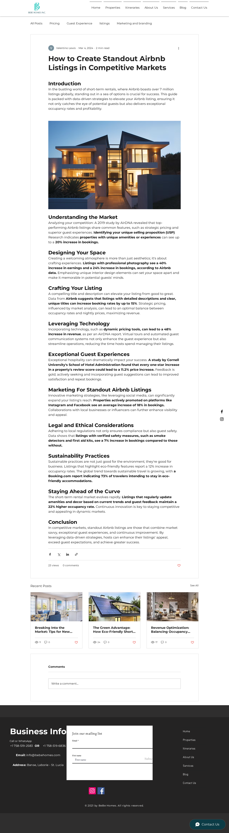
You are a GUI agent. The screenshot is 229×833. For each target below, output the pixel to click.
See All (194, 585)
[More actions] (178, 48)
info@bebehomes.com (43, 755)
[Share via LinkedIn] (67, 554)
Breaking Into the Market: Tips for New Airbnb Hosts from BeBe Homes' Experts (55, 630)
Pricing (55, 23)
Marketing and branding (134, 23)
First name (76, 755)
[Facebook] (222, 411)
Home (186, 731)
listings (104, 23)
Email (74, 740)
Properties (189, 740)
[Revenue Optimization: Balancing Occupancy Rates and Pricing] (172, 606)
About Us (188, 757)
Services (188, 766)
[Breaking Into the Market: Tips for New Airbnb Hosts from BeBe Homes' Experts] (56, 606)
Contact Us (189, 783)
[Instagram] (222, 419)
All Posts (36, 23)
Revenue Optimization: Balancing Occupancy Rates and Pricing (170, 630)
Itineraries (189, 749)
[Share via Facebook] (50, 554)
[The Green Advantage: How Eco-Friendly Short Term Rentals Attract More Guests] (114, 606)
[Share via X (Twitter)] (58, 554)
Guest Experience (79, 23)
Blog (185, 774)
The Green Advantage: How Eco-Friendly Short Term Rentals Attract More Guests (113, 630)
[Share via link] (76, 554)
